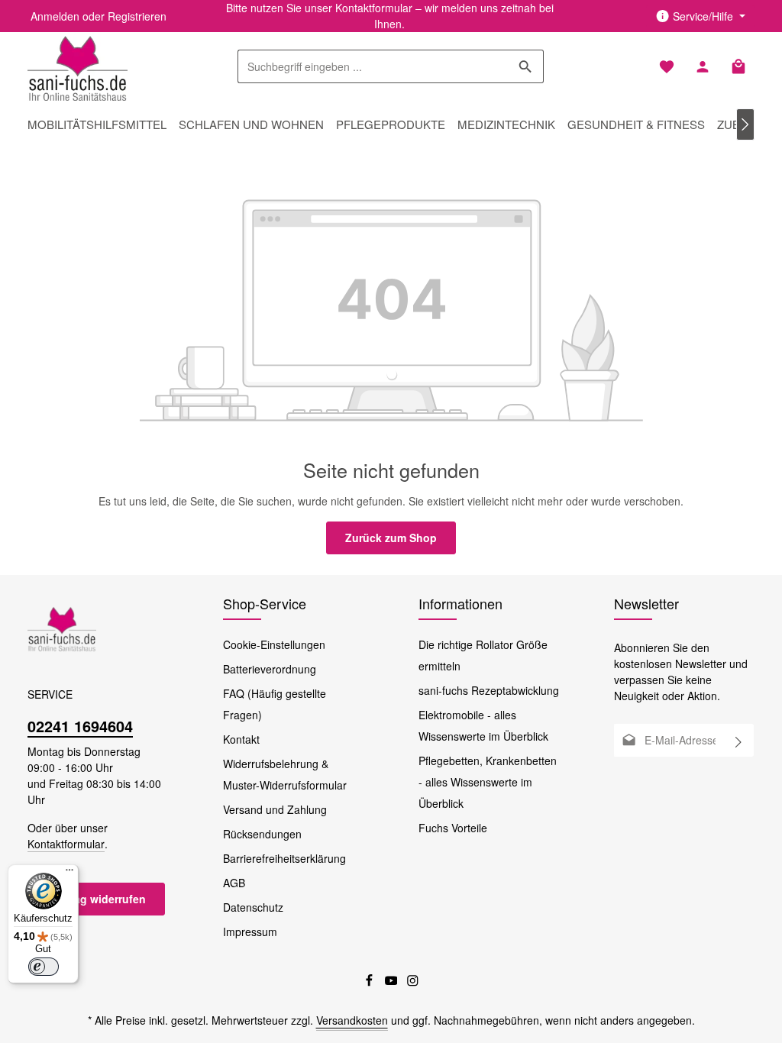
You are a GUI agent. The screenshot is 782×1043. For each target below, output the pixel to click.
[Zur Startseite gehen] (77, 66)
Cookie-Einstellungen (274, 644)
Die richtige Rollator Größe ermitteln (483, 655)
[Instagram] (412, 982)
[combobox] (373, 66)
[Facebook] (371, 982)
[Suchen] (526, 66)
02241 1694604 (80, 726)
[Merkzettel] (666, 66)
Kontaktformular (66, 843)
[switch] (43, 966)
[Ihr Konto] (702, 66)
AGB (234, 882)
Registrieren (137, 16)
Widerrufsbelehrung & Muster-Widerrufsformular (285, 774)
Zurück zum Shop (391, 537)
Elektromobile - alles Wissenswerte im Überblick (483, 725)
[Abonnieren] (739, 740)
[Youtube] (393, 982)
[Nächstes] (745, 124)
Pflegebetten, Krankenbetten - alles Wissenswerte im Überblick (487, 782)
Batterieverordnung (269, 668)
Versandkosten (352, 1020)
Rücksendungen (262, 833)
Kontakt (241, 739)
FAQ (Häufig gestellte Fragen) (274, 704)
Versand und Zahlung (275, 809)
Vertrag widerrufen (98, 898)
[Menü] (69, 873)
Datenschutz (253, 907)
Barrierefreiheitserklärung (284, 858)
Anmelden (55, 16)
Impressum (250, 931)
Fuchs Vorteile (452, 827)
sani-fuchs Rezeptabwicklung (488, 690)
